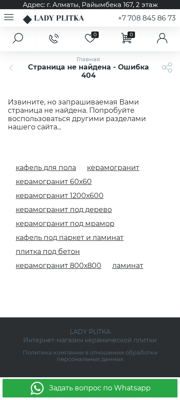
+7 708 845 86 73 (147, 18)
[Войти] (162, 39)
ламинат (127, 265)
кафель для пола (46, 167)
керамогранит (113, 167)
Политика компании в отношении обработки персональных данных (90, 355)
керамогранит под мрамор (65, 223)
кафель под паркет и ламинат (70, 237)
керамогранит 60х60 (54, 181)
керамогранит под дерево (64, 209)
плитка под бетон (48, 251)
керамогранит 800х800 (58, 265)
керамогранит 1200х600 (60, 195)
